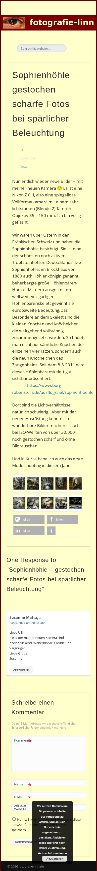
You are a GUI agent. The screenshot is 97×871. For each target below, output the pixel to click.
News (24, 166)
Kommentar (23, 741)
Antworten (21, 669)
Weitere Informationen (52, 853)
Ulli (22, 150)
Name (22, 785)
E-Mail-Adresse (22, 801)
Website (20, 809)
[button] (29, 519)
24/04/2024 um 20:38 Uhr (27, 623)
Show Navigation (78, 44)
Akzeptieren (54, 858)
